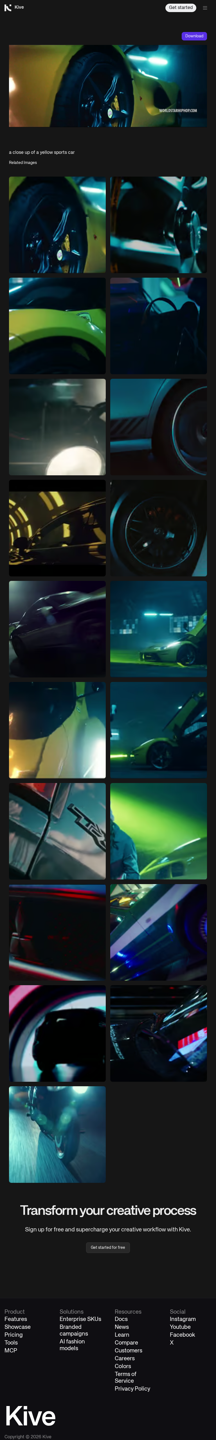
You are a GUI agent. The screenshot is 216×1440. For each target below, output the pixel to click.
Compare (126, 1343)
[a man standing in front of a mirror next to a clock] (158, 932)
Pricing (13, 1335)
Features (15, 1319)
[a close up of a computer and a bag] (158, 326)
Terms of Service (125, 1377)
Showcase (17, 1327)
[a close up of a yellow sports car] (57, 225)
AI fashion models (72, 1345)
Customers (128, 1351)
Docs (121, 1319)
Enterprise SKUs (80, 1319)
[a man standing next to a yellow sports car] (158, 730)
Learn (122, 1335)
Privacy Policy (132, 1389)
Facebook (182, 1335)
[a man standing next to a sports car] (158, 629)
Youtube (180, 1327)
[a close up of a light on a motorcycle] (57, 427)
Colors (123, 1367)
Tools (11, 1343)
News (122, 1327)
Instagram (183, 1319)
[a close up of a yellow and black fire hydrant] (57, 730)
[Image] (158, 225)
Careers (125, 1359)
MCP (10, 1351)
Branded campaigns (74, 1330)
